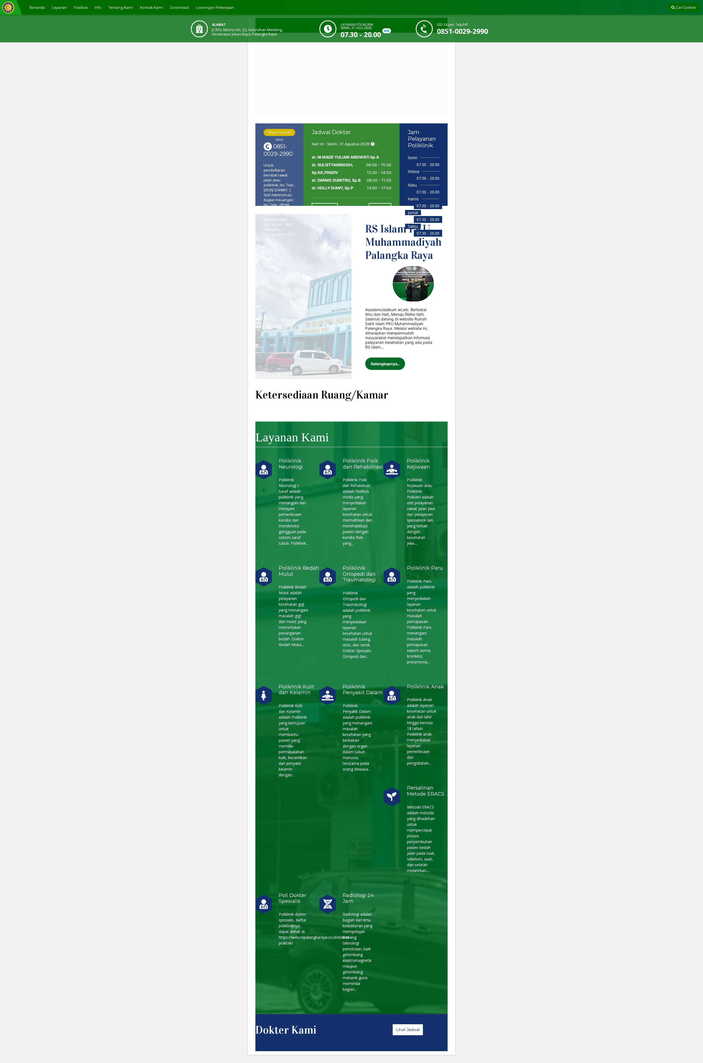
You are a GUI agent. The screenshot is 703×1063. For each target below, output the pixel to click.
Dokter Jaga (324, 207)
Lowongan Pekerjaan (215, 7)
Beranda (37, 7)
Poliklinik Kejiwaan (418, 464)
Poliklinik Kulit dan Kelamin (296, 690)
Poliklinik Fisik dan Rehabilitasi (363, 464)
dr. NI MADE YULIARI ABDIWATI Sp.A (345, 157)
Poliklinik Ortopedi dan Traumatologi (359, 574)
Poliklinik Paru (425, 568)
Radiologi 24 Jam (358, 898)
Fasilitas (81, 7)
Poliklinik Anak (425, 687)
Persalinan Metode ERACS (425, 791)
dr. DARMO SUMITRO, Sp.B (336, 180)
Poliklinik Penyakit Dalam (363, 690)
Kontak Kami (151, 7)
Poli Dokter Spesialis (292, 898)
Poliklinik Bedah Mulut (299, 571)
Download (179, 7)
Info (98, 7)
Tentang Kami (120, 7)
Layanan (59, 7)
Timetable (380, 207)
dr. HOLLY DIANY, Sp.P (332, 188)
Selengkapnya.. (385, 363)
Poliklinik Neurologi (291, 464)
